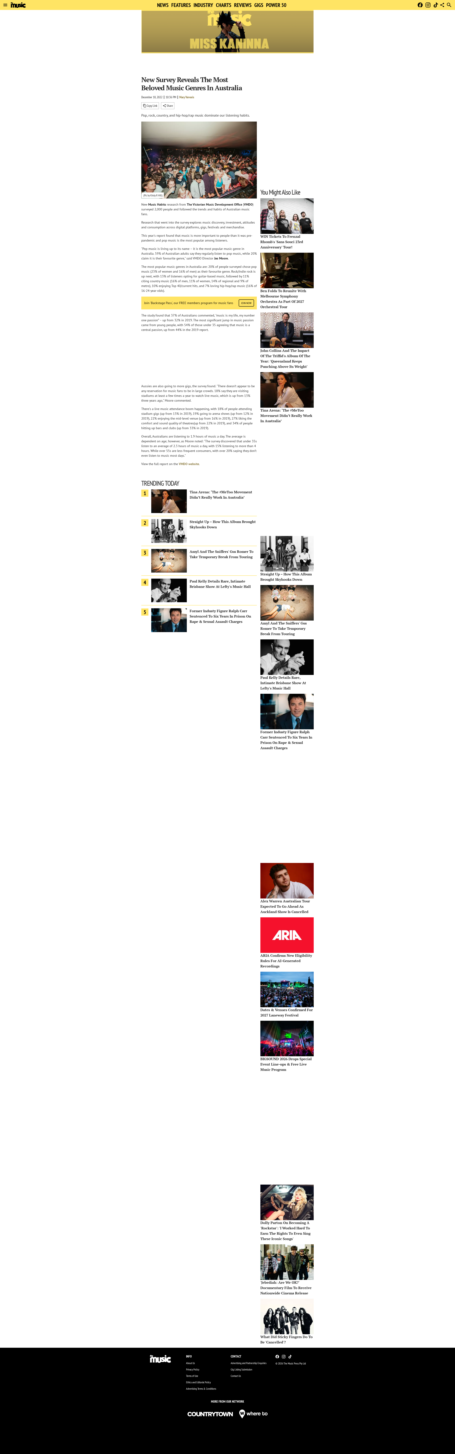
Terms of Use (192, 1375)
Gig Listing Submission (241, 1369)
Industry (203, 5)
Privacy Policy (192, 1369)
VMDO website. (189, 464)
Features (181, 5)
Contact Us (236, 1375)
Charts (223, 5)
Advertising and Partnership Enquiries (248, 1363)
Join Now (246, 303)
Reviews (242, 5)
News (162, 5)
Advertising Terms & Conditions (201, 1388)
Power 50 (276, 5)
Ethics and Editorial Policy (198, 1382)
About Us (190, 1363)
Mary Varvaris (186, 97)
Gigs (258, 5)
